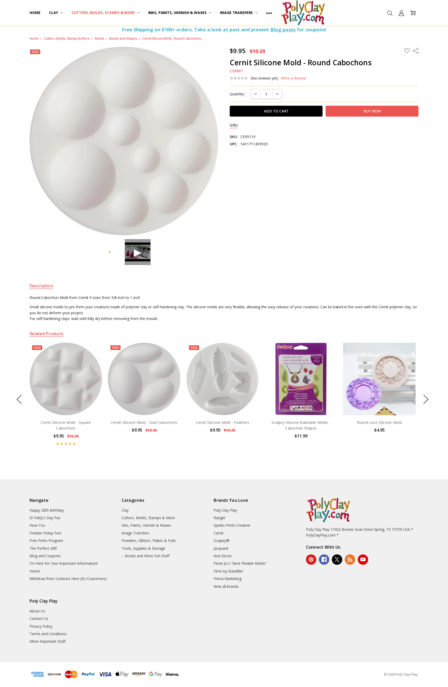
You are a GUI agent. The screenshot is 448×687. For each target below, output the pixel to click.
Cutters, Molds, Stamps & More (104, 12)
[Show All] (269, 13)
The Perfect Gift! (43, 548)
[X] (337, 559)
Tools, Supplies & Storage (143, 548)
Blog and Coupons (45, 555)
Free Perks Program (46, 540)
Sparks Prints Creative (232, 525)
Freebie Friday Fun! (45, 533)
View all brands (226, 586)
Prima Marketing (227, 578)
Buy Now (65, 404)
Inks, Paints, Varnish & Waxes (178, 12)
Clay (54, 12)
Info (234, 125)
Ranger (220, 517)
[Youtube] (363, 559)
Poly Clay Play (225, 510)
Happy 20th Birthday (47, 510)
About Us (37, 611)
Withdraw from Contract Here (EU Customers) (68, 578)
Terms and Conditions (48, 633)
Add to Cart (65, 392)
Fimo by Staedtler (228, 571)
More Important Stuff (47, 641)
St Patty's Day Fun (45, 517)
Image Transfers (237, 12)
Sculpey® (221, 540)
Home (35, 12)
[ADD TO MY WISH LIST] (92, 360)
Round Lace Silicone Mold (379, 422)
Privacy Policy (41, 626)
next (426, 399)
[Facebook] (324, 559)
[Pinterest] (311, 559)
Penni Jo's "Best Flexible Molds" (240, 563)
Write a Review (293, 78)
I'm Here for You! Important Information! (64, 563)
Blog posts (283, 29)
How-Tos (37, 525)
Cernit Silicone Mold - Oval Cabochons (144, 422)
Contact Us (39, 618)
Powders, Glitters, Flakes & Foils (149, 540)
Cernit (218, 533)
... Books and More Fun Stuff (145, 555)
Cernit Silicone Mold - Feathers (222, 422)
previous (19, 399)
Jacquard (221, 548)
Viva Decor (223, 555)
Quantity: (237, 93)
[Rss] (350, 559)
